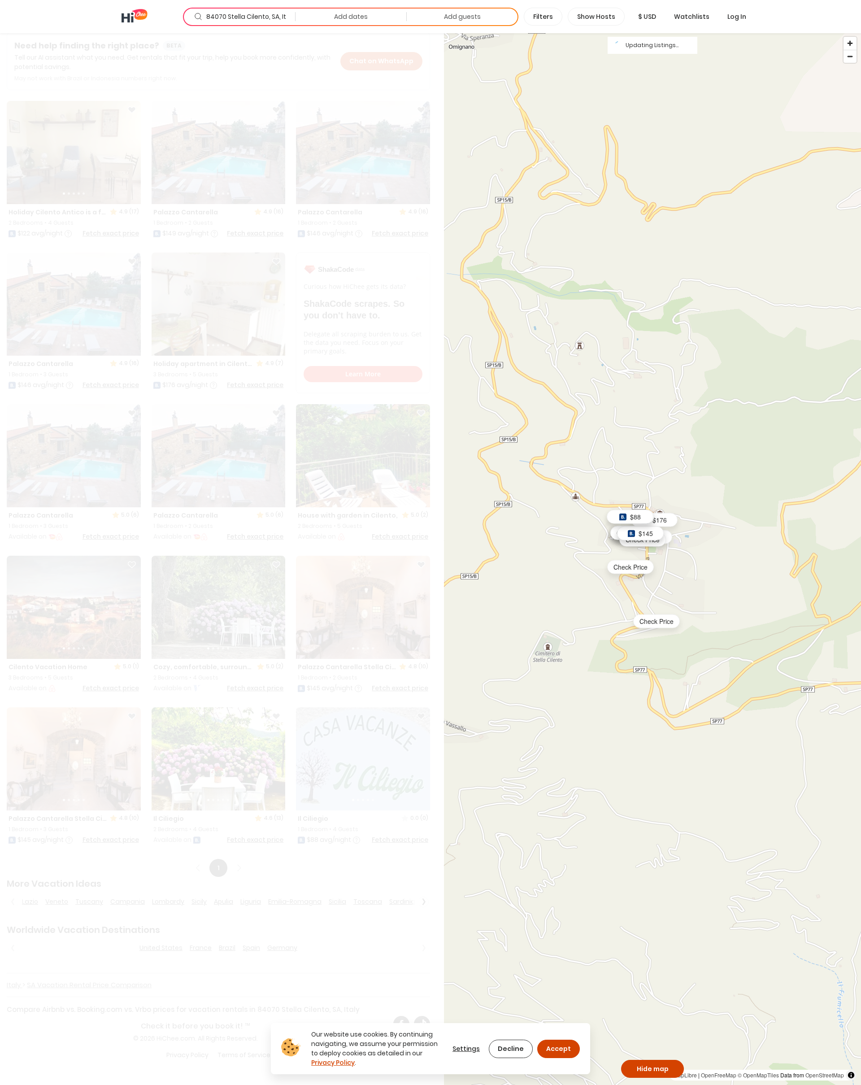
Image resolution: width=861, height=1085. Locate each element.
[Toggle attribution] (851, 1075)
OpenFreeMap (718, 1075)
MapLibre (685, 1075)
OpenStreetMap (824, 1075)
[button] (647, 16)
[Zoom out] (850, 56)
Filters (543, 16)
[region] (652, 558)
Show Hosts (596, 16)
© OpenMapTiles (758, 1075)
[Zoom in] (850, 43)
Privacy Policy (333, 1062)
